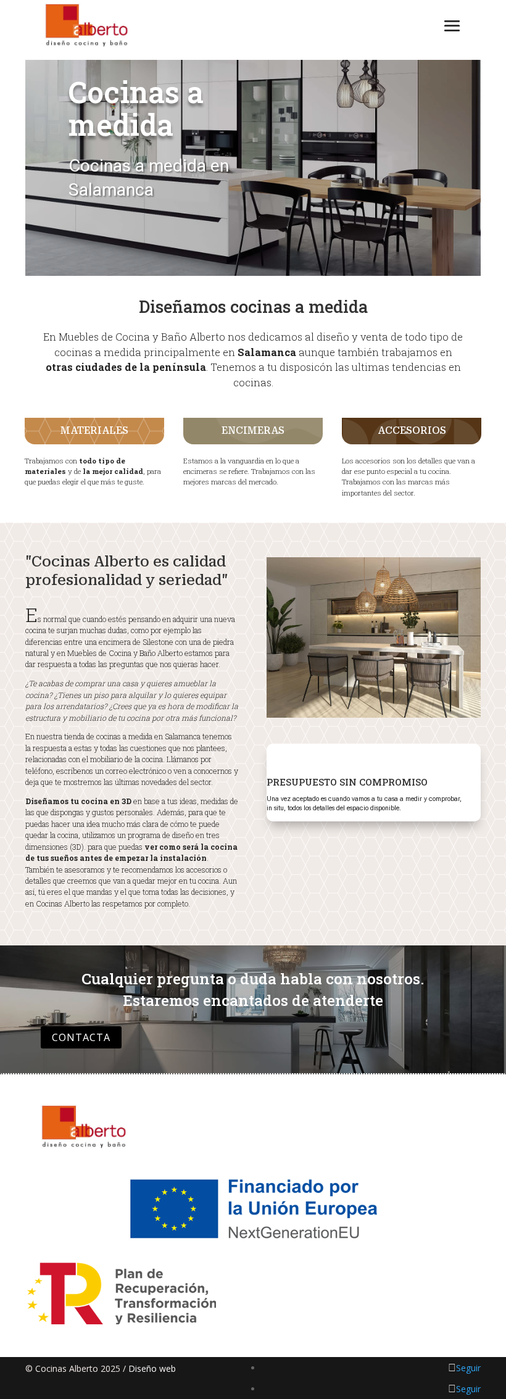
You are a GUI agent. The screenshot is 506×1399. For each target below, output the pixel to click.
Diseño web (152, 1368)
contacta (81, 1037)
